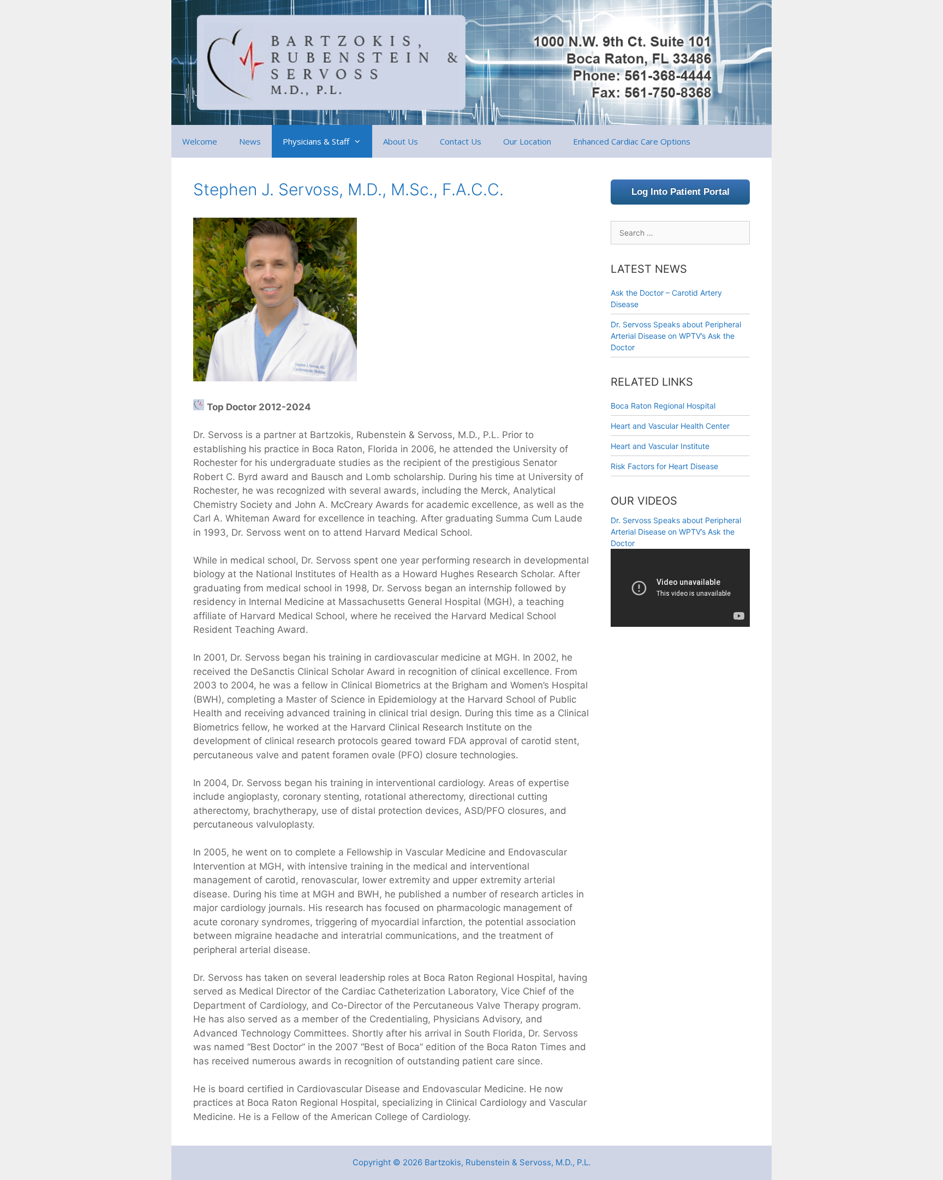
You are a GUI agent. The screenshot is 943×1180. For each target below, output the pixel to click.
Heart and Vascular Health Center (670, 425)
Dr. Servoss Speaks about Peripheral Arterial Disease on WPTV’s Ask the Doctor (676, 336)
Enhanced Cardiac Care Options (631, 141)
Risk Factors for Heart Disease (664, 466)
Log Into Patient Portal (680, 192)
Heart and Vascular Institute (660, 446)
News (250, 141)
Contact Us (460, 141)
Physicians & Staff (316, 141)
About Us (400, 141)
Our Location (527, 141)
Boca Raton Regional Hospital (663, 405)
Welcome (199, 141)
